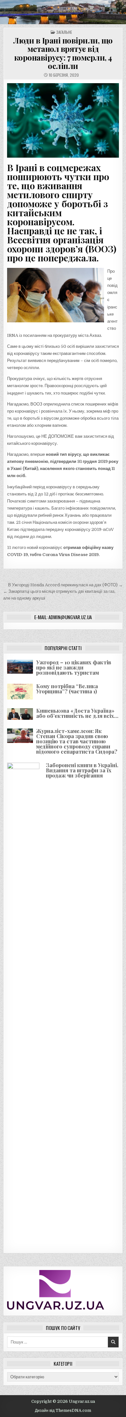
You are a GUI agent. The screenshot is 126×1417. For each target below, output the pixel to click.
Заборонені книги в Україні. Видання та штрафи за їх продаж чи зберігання (82, 770)
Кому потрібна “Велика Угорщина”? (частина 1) (67, 689)
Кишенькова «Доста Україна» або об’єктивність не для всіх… (77, 713)
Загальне (64, 32)
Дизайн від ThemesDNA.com (63, 1410)
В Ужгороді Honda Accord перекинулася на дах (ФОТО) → (65, 584)
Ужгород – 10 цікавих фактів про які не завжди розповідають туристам (73, 667)
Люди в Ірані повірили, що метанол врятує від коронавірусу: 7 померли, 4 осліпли (63, 53)
